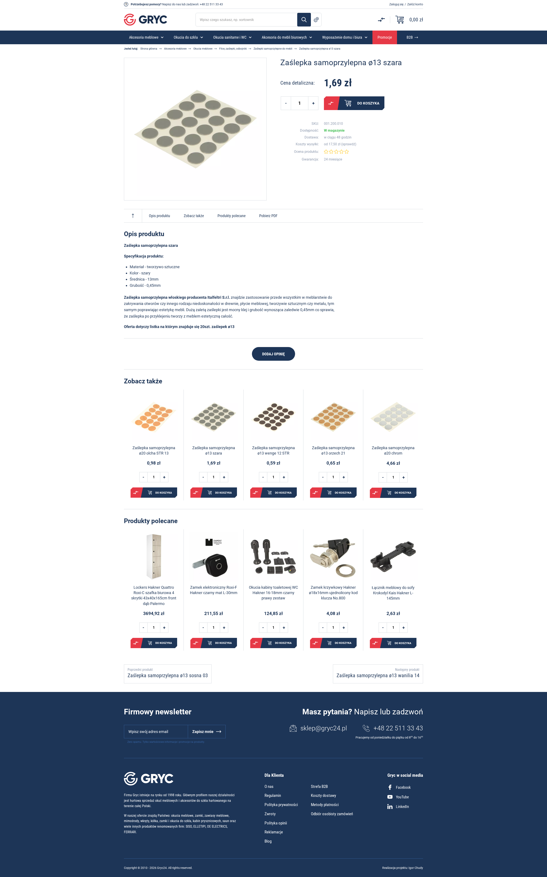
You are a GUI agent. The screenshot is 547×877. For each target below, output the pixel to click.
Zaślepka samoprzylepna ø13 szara (213, 450)
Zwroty (270, 813)
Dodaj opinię (273, 354)
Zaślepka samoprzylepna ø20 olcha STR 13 (153, 450)
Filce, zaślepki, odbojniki (233, 48)
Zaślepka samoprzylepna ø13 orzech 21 (333, 450)
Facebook (403, 787)
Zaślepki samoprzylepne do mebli (273, 48)
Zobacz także (194, 215)
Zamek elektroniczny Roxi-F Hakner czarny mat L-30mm (213, 590)
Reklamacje (274, 832)
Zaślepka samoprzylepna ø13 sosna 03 (168, 675)
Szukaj (304, 19)
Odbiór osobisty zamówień (332, 813)
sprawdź (348, 144)
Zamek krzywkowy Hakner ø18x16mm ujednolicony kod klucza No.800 (333, 592)
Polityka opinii (276, 823)
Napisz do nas (171, 4)
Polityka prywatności (281, 804)
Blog (268, 841)
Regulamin (273, 795)
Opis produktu (159, 215)
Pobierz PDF (268, 215)
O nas (269, 786)
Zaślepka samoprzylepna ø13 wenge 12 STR (273, 450)
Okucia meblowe (202, 48)
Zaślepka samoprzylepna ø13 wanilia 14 (378, 675)
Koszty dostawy (323, 795)
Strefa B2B (319, 786)
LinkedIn (402, 806)
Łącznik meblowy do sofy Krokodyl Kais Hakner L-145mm (393, 592)
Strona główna (148, 48)
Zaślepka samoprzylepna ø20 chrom (393, 450)
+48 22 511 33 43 (211, 4)
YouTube (402, 797)
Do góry (133, 215)
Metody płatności (325, 804)
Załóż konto (415, 4)
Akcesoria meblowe (175, 48)
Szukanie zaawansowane (316, 19)
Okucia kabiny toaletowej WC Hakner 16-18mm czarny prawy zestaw (273, 592)
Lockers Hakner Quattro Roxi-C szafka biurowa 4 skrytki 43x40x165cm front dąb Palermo (153, 595)
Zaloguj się (396, 4)
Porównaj (331, 103)
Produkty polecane (232, 215)
